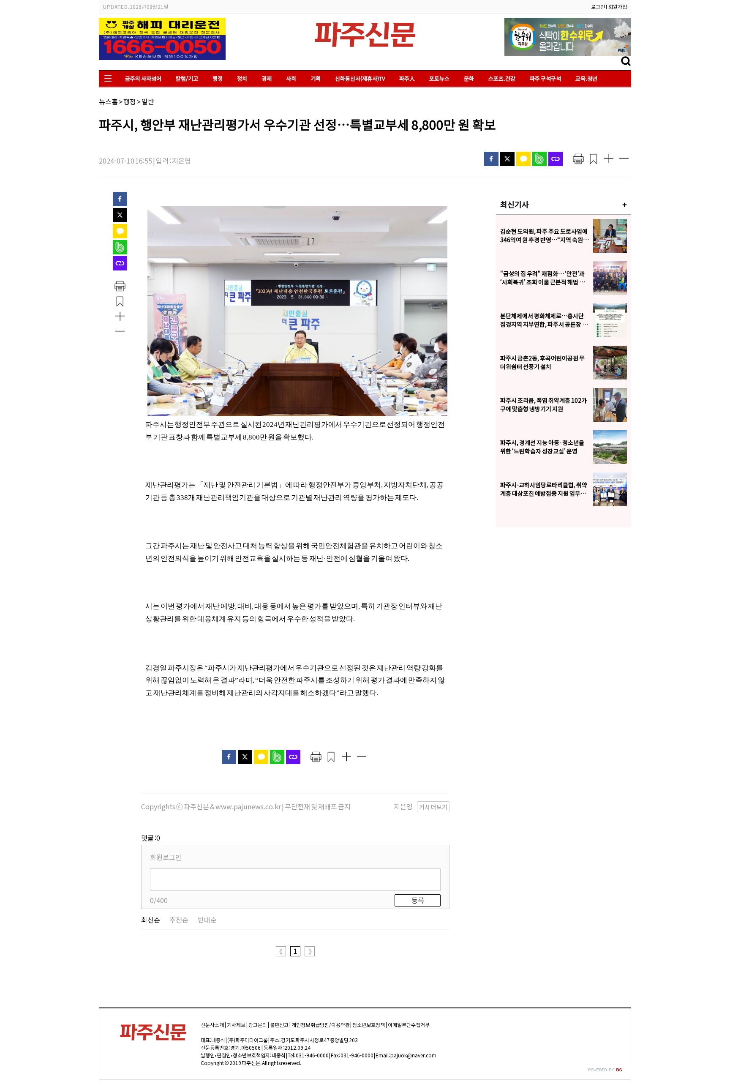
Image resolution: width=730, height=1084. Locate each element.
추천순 (178, 920)
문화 (469, 78)
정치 (242, 78)
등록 (417, 900)
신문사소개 (212, 1024)
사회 (291, 78)
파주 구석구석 (545, 78)
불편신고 (279, 1024)
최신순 (150, 920)
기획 (316, 78)
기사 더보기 (433, 807)
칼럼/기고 (187, 78)
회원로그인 (166, 857)
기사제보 (236, 1024)
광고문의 (257, 1024)
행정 (217, 78)
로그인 (598, 6)
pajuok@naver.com (413, 1055)
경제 (266, 78)
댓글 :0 (150, 838)
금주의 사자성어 (143, 78)
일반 (148, 101)
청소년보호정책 (368, 1024)
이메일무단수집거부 (409, 1024)
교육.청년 (586, 78)
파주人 (407, 78)
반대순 (207, 920)
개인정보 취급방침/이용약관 (320, 1024)
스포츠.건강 (501, 78)
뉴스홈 (108, 101)
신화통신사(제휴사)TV (360, 78)
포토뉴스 (439, 78)
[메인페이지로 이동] (365, 49)
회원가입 (617, 6)
